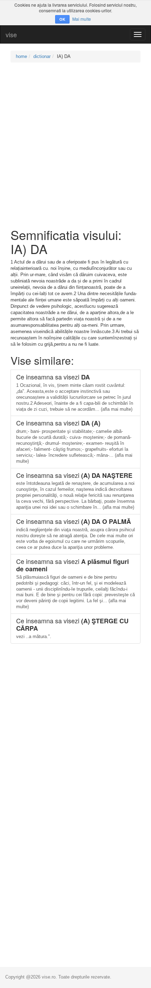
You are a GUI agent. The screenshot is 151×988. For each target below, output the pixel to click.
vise (11, 34)
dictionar (42, 56)
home (21, 56)
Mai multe (81, 19)
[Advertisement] (75, 145)
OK (62, 19)
